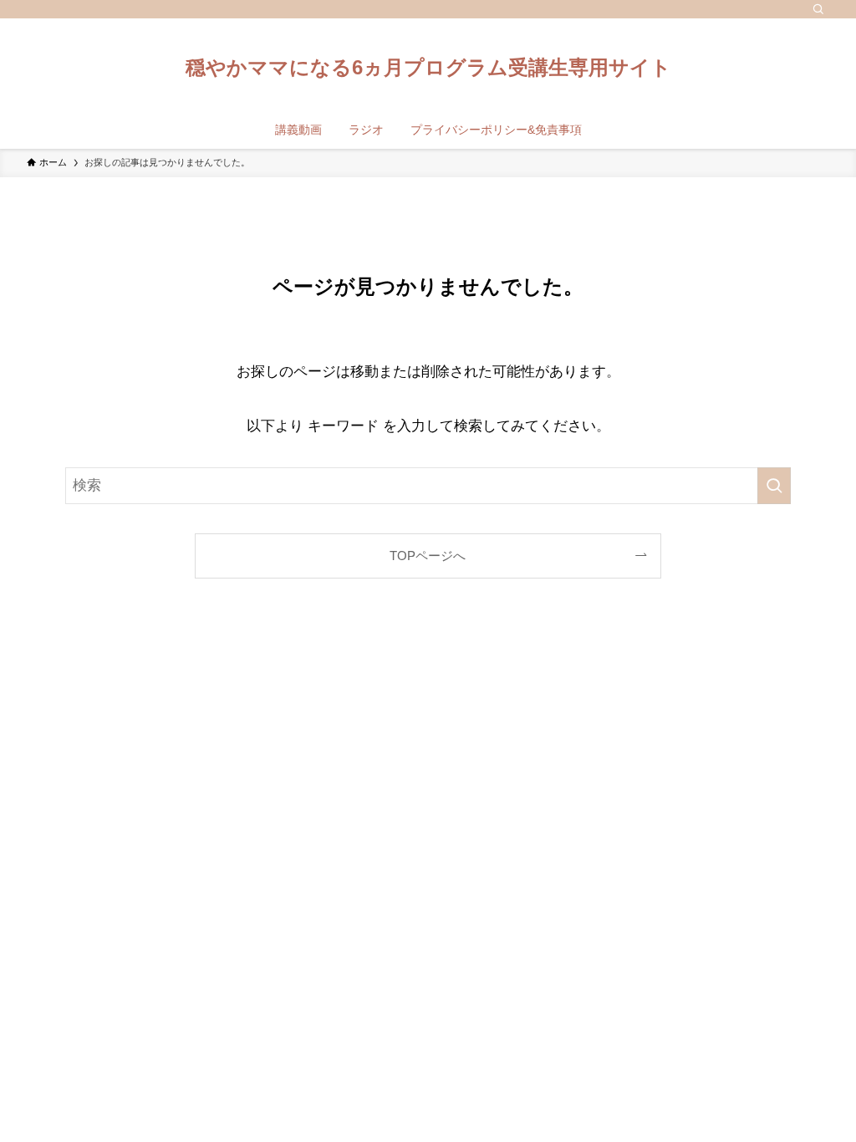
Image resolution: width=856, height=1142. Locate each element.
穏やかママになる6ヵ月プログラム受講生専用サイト (428, 68)
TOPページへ (428, 555)
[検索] (818, 9)
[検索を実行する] (774, 485)
